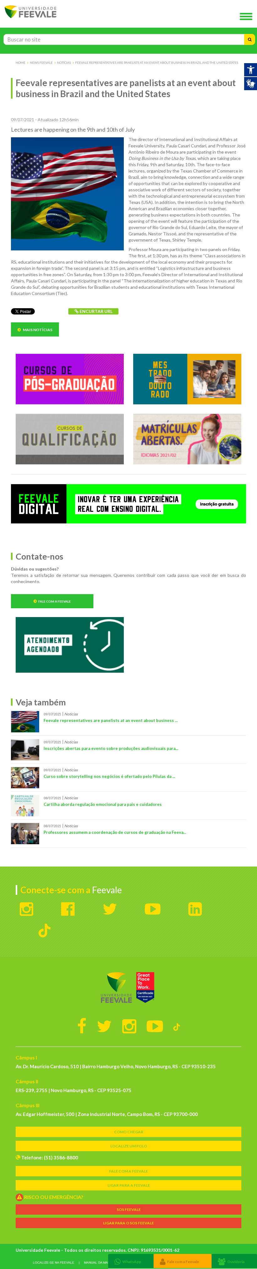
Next (251, 504)
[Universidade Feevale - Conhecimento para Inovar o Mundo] (128, 987)
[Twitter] (104, 1026)
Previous (6, 504)
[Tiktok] (177, 1026)
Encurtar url (96, 311)
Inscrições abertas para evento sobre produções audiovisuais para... (111, 748)
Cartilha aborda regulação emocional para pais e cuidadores (103, 804)
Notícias (64, 62)
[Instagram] (129, 1026)
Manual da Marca (99, 1262)
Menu (247, 17)
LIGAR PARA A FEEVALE (129, 1185)
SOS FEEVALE (129, 1209)
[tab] (131, 1261)
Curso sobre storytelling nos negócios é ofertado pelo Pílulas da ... (109, 776)
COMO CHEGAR (128, 1132)
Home (20, 62)
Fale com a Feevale (54, 601)
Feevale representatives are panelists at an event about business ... (111, 720)
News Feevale (41, 62)
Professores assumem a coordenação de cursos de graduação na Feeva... (115, 832)
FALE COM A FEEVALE (128, 1171)
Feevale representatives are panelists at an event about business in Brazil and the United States (156, 62)
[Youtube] (155, 1026)
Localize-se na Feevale (53, 1262)
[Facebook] (81, 1026)
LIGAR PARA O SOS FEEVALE (128, 1223)
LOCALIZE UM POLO (128, 1146)
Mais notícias (37, 329)
